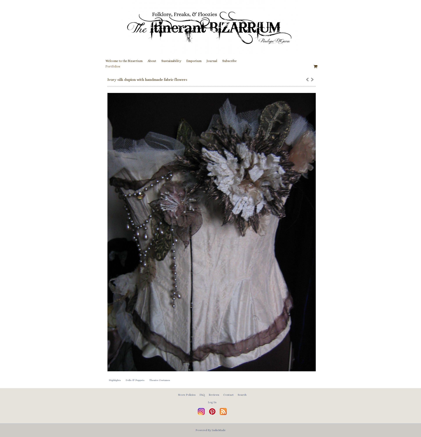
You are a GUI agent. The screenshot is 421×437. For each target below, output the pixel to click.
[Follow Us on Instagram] (201, 414)
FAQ (202, 394)
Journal (212, 61)
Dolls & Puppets (135, 380)
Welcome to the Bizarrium (124, 61)
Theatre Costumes (159, 380)
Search (242, 394)
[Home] (210, 27)
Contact (228, 394)
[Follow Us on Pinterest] (212, 414)
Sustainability (171, 61)
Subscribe (229, 61)
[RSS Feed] (223, 414)
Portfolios (112, 66)
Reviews (214, 394)
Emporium (194, 61)
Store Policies (187, 394)
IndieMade (219, 430)
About (152, 61)
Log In (212, 402)
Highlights (115, 380)
